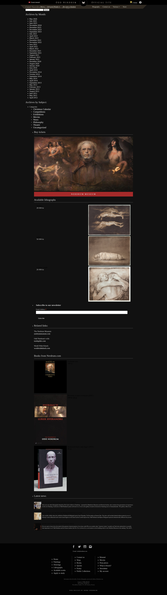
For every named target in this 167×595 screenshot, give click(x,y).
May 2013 (33, 85)
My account (104, 571)
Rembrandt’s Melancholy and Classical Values (58, 524)
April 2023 (33, 36)
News (42, 7)
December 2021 (35, 51)
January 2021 (34, 59)
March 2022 (33, 49)
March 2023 (33, 38)
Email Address (41, 309)
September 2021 (35, 53)
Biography (96, 7)
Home (56, 559)
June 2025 (33, 23)
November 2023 (35, 30)
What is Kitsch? (105, 566)
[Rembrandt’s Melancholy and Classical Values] (37, 527)
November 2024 (35, 25)
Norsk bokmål (35, 2)
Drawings (57, 565)
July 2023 (33, 34)
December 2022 (35, 40)
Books (79, 563)
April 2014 (33, 81)
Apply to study (59, 573)
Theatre (36, 125)
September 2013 (35, 83)
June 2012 (33, 93)
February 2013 (34, 87)
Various (115, 7)
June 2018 (33, 68)
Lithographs (58, 567)
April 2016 (33, 70)
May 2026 (33, 19)
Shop (79, 560)
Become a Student (69, 7)
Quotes (79, 566)
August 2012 (34, 91)
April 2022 (33, 47)
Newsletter (103, 568)
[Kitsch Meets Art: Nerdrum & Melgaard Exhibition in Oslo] (37, 516)
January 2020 (34, 66)
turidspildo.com (40, 341)
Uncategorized (39, 127)
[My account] (140, 2)
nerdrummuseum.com (42, 334)
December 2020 (35, 61)
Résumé (103, 557)
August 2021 (34, 55)
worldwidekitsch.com (42, 348)
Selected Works (52, 7)
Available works (60, 570)
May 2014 (33, 78)
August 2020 (34, 64)
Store (125, 7)
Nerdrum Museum (83, 194)
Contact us (106, 7)
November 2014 (35, 72)
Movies (36, 117)
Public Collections (83, 571)
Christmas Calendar (42, 109)
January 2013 (34, 89)
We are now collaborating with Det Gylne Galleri (59, 502)
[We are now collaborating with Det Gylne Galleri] (37, 506)
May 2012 (33, 95)
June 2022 (33, 44)
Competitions (39, 112)
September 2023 (35, 32)
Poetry (79, 568)
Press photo (104, 563)
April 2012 (33, 98)
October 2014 (34, 74)
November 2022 (35, 42)
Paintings (57, 562)
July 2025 (33, 21)
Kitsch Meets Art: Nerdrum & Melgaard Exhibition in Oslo (62, 513)
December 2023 (35, 27)
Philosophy (38, 122)
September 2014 (35, 76)
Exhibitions (38, 114)
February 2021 (34, 57)
